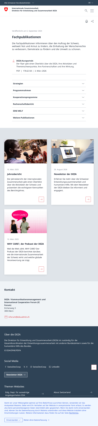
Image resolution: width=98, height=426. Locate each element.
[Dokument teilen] (92, 21)
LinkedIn (55, 366)
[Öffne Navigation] (92, 10)
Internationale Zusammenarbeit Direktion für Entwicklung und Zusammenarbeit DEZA (34, 9)
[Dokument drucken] (86, 21)
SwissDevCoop (14, 366)
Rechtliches (73, 413)
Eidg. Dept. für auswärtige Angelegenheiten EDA (17, 394)
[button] (94, 367)
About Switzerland (62, 392)
